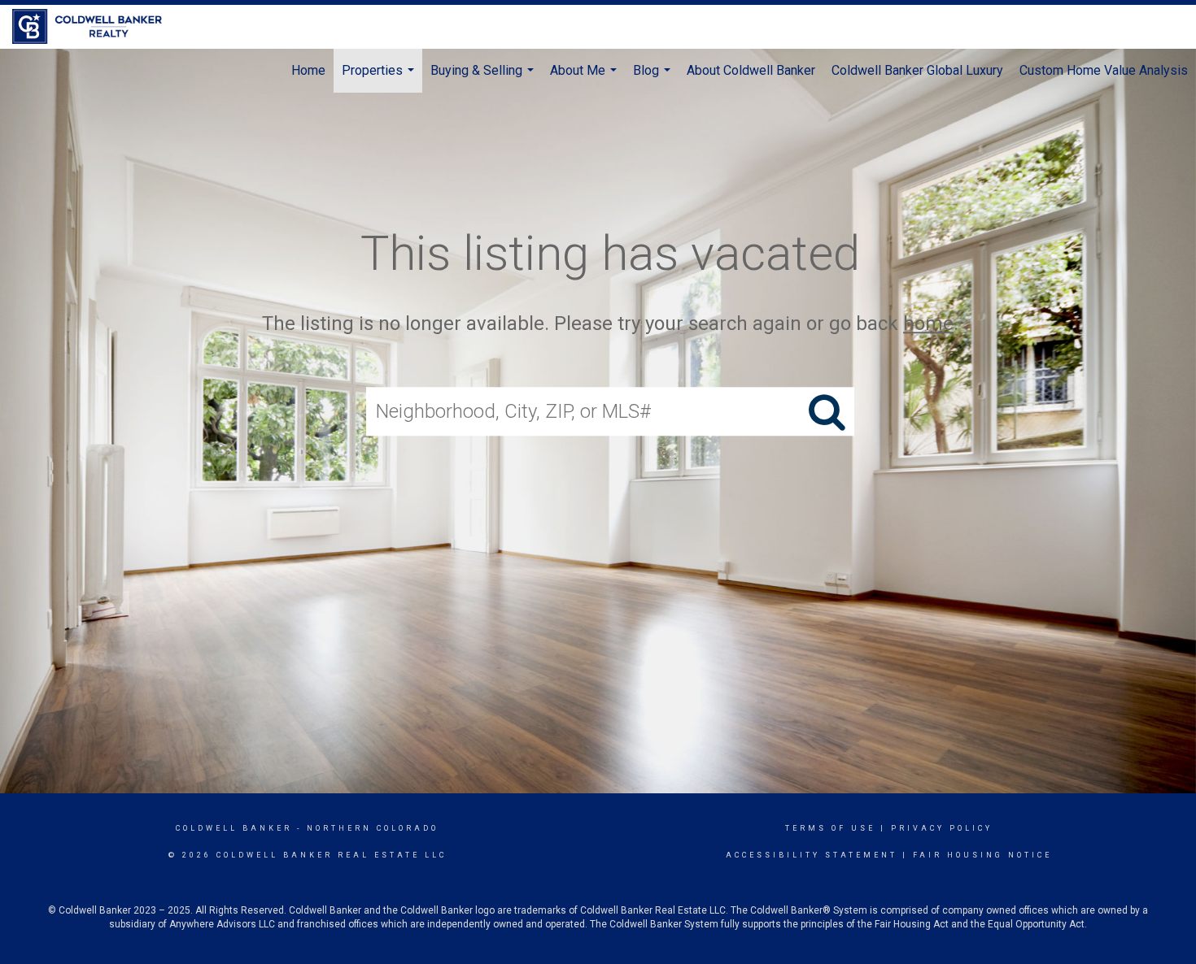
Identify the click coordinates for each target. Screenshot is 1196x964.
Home (308, 70)
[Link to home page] (95, 27)
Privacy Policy (942, 828)
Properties (380, 78)
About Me (585, 78)
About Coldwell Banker (751, 70)
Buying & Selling (484, 78)
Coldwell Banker (234, 828)
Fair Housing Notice (982, 855)
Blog (653, 78)
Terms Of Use (830, 828)
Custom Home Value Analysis (1103, 70)
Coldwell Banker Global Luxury (917, 70)
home (928, 323)
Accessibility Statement (811, 855)
